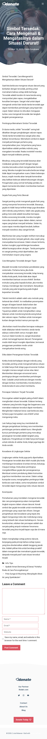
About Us (23, 707)
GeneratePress (35, 733)
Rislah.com (23, 690)
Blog (23, 710)
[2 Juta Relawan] (10, 4)
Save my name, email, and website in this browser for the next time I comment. (22, 639)
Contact (23, 703)
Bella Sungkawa (32, 49)
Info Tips (9, 563)
